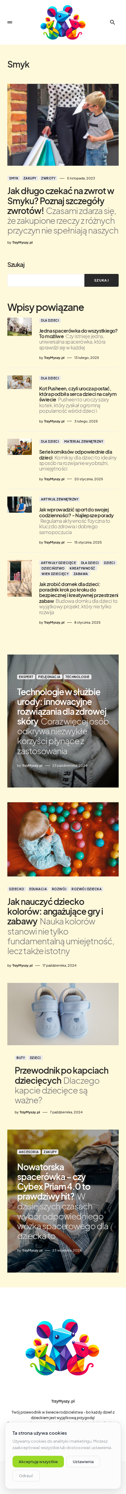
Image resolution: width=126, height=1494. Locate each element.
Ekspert (26, 677)
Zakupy (30, 178)
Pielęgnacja (49, 677)
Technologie (77, 677)
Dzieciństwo (53, 568)
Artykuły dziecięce (58, 563)
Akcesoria (29, 1152)
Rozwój (59, 889)
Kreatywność (82, 568)
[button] (10, 22)
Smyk (13, 178)
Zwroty (48, 178)
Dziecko (16, 889)
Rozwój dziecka (87, 889)
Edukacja (38, 889)
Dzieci (109, 563)
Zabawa (81, 574)
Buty (21, 1058)
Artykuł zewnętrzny (59, 499)
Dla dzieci (50, 320)
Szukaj (15, 264)
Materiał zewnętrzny (83, 441)
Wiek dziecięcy (55, 574)
